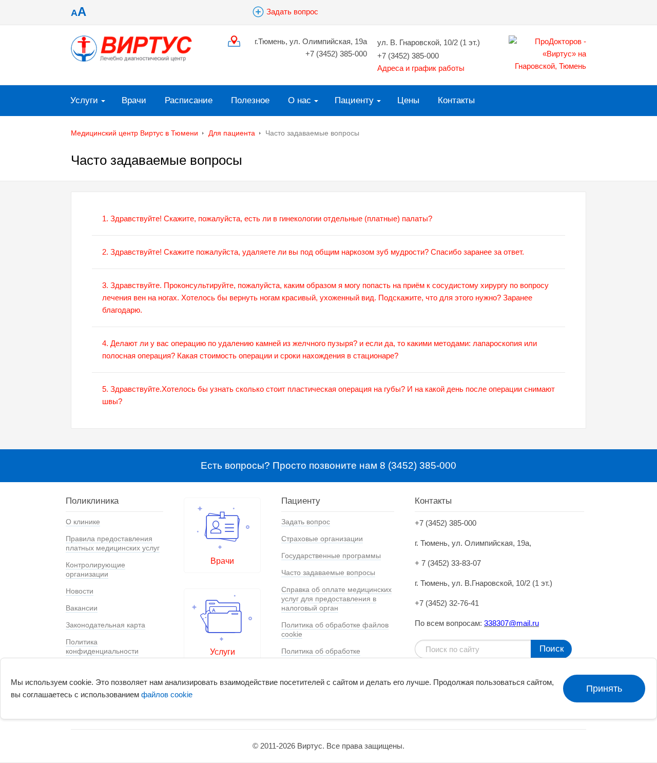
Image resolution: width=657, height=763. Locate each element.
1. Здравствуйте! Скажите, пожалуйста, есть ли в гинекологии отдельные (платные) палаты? (267, 218)
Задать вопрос (292, 11)
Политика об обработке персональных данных (320, 655)
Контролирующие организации (95, 569)
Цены (408, 100)
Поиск (551, 649)
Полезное (250, 100)
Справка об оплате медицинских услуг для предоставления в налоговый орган (336, 598)
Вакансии (82, 608)
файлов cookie (166, 694)
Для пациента (231, 133)
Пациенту (354, 100)
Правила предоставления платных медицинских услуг (113, 543)
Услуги (84, 100)
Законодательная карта (105, 625)
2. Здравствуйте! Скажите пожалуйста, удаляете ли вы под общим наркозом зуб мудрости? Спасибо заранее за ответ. (313, 251)
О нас (299, 100)
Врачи (134, 100)
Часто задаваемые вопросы (328, 572)
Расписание (188, 100)
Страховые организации (322, 539)
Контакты (456, 100)
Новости (79, 591)
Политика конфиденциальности (102, 646)
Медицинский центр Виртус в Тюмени (134, 133)
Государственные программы (331, 555)
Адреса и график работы (421, 68)
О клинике (83, 522)
